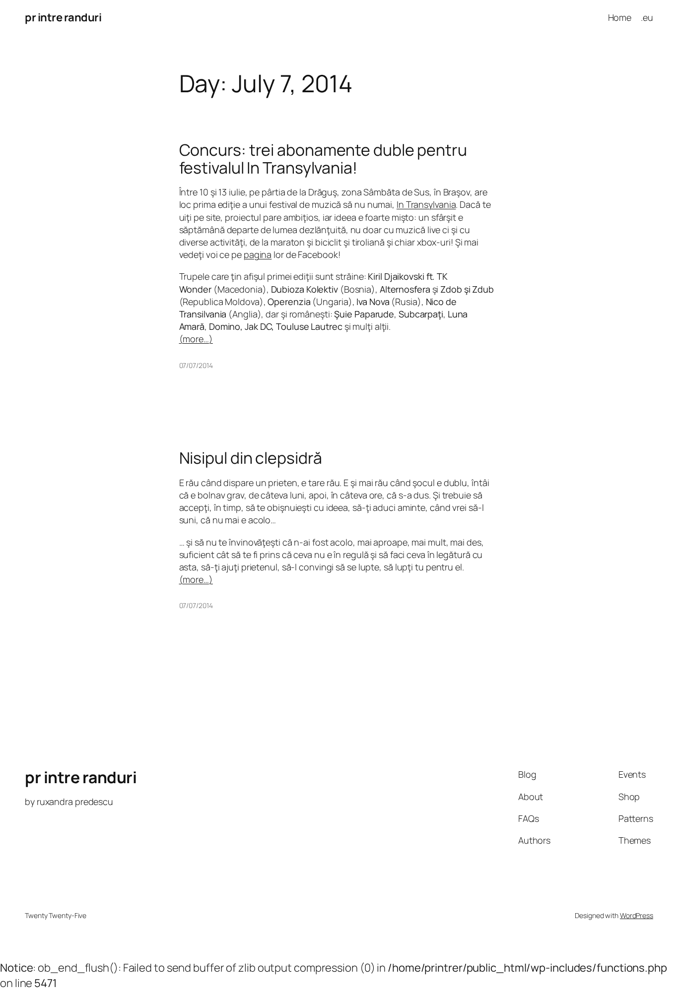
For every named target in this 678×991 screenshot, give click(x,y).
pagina (257, 254)
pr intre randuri (63, 17)
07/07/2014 (196, 365)
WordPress (636, 915)
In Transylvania (426, 204)
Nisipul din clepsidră (250, 458)
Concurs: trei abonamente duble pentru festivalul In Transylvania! (323, 159)
